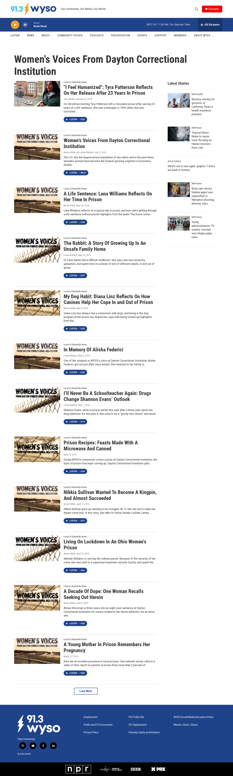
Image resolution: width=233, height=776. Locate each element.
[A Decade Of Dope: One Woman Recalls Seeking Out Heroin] (37, 598)
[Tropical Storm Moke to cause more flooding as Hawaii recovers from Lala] (179, 134)
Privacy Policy (91, 732)
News (30, 35)
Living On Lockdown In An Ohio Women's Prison (105, 545)
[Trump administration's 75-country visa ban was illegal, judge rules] (179, 223)
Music (46, 35)
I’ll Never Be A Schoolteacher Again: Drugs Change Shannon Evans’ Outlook (107, 396)
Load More (85, 691)
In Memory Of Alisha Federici (93, 350)
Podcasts (97, 35)
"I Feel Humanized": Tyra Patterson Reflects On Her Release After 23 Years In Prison (108, 90)
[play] (15, 25)
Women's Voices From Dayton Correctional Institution (107, 143)
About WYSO (202, 35)
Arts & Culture (174, 161)
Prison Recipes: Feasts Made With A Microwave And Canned (101, 446)
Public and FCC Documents (98, 725)
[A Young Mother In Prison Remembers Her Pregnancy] (37, 651)
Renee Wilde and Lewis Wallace (78, 152)
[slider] (30, 24)
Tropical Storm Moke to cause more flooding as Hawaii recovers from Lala (202, 140)
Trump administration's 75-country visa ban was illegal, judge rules (203, 229)
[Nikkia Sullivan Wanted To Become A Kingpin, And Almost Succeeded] (37, 499)
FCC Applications (138, 725)
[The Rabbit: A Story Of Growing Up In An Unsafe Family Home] (37, 249)
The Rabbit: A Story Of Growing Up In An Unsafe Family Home (105, 246)
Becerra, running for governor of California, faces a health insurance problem (203, 107)
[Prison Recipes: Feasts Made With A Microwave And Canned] (37, 449)
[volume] (25, 25)
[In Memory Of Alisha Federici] (37, 356)
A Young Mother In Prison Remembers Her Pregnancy (107, 647)
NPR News (197, 127)
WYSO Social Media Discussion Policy (193, 717)
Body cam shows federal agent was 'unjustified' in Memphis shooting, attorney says (203, 196)
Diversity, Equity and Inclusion (144, 732)
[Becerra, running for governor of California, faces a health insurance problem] (179, 100)
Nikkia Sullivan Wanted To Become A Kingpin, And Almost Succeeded (110, 495)
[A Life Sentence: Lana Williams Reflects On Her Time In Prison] (37, 200)
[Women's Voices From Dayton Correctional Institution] (37, 147)
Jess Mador (69, 99)
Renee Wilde (69, 205)
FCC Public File (136, 717)
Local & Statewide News (75, 82)
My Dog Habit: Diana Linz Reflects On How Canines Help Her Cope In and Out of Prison (108, 299)
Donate (213, 9)
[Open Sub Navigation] (22, 35)
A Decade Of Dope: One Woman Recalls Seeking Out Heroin (104, 594)
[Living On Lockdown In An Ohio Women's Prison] (37, 548)
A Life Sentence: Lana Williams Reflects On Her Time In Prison (108, 197)
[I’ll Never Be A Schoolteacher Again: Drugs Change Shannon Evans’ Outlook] (37, 400)
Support (161, 35)
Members (180, 35)
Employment (91, 717)
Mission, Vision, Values (186, 725)
